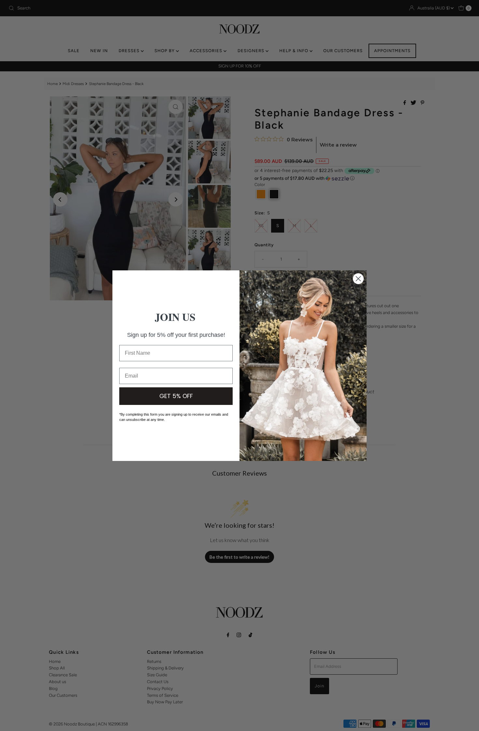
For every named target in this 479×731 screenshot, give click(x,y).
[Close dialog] (358, 278)
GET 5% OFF (176, 396)
